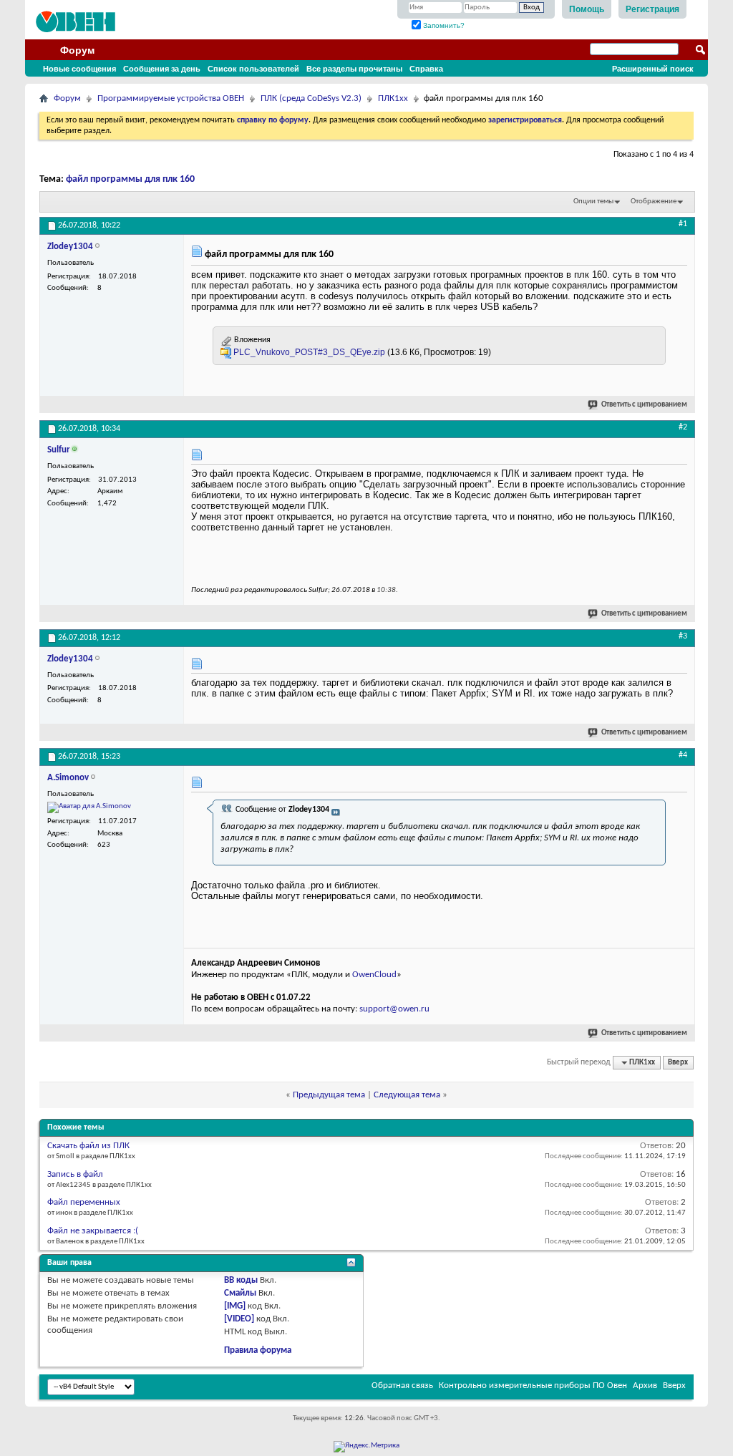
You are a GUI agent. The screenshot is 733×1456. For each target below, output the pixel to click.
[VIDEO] (239, 1319)
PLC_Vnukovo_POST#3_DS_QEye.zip (309, 352)
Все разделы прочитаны (354, 68)
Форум (77, 50)
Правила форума (257, 1350)
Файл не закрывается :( (92, 1231)
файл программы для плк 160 (130, 179)
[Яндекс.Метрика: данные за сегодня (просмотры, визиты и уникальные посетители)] (366, 1446)
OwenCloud (374, 974)
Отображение (653, 201)
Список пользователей (253, 68)
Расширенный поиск (653, 68)
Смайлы (240, 1293)
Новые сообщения (79, 68)
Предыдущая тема (329, 1095)
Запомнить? (443, 25)
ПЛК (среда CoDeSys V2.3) (311, 98)
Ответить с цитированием (644, 405)
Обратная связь (402, 1385)
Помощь (586, 9)
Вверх (678, 1063)
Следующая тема (407, 1095)
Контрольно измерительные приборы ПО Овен (533, 1385)
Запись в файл (75, 1174)
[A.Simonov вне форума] (89, 807)
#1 (683, 224)
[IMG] (235, 1306)
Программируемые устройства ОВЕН (170, 98)
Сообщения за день (161, 68)
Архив (645, 1385)
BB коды (241, 1280)
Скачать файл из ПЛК (88, 1145)
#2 (683, 427)
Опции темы (593, 201)
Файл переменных (83, 1202)
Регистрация (652, 9)
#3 (683, 636)
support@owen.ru (394, 1009)
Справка (426, 68)
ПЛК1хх (393, 98)
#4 (683, 755)
